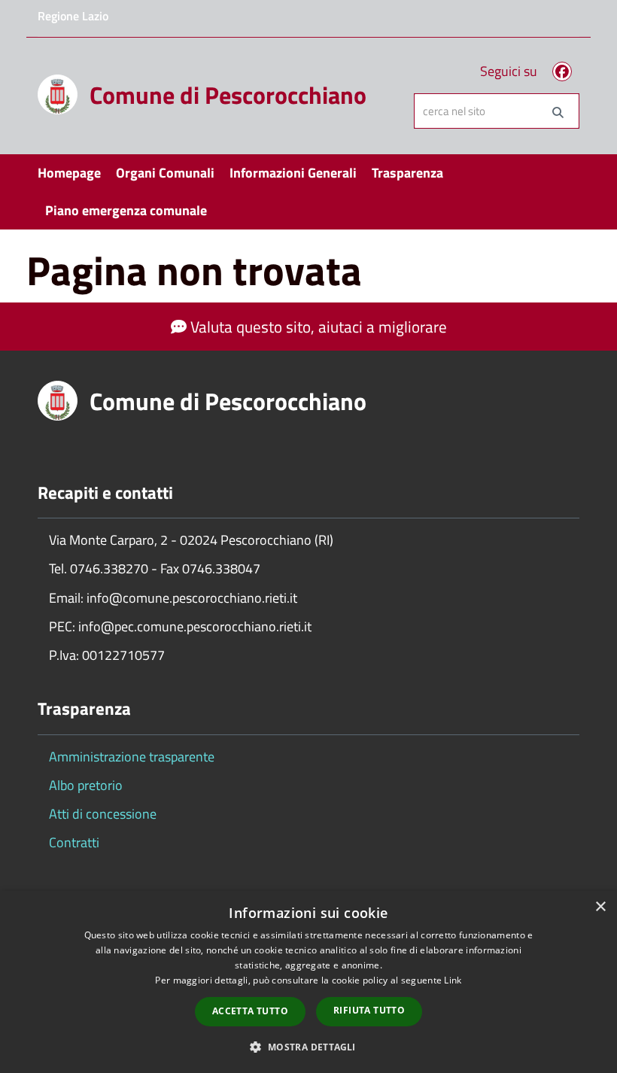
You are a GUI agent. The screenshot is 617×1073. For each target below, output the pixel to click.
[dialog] (308, 982)
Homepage (69, 173)
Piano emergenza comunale (126, 210)
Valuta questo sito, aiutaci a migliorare (317, 327)
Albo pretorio (86, 785)
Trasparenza (407, 173)
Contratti (74, 842)
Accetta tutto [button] (250, 1011)
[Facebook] (562, 71)
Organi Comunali (165, 173)
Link (452, 980)
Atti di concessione (103, 814)
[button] (308, 1046)
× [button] (600, 907)
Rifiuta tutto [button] (369, 1010)
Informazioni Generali (293, 173)
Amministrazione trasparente (131, 756)
